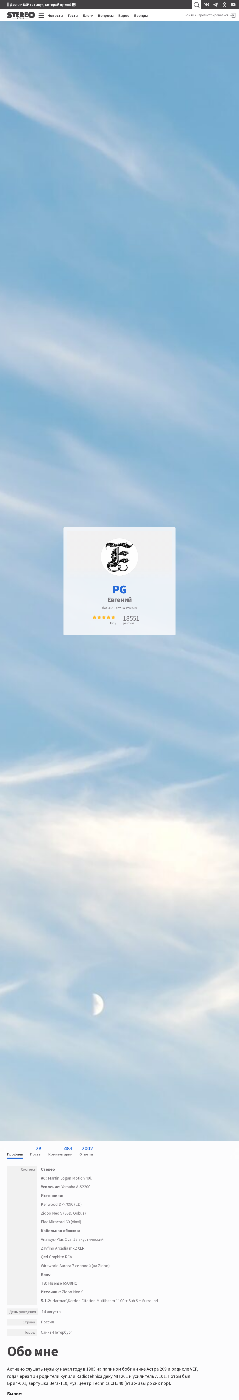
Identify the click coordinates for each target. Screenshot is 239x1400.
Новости (55, 15)
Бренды (141, 15)
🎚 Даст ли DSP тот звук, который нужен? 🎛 (41, 4)
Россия (47, 1322)
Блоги (88, 15)
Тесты (72, 15)
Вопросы (106, 15)
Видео (124, 15)
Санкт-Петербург (56, 1332)
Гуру (113, 623)
